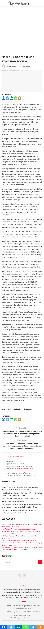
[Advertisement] (22, 31)
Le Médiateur (12, 66)
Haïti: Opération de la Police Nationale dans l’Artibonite (19, 536)
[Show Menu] (41, 3)
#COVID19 (9, 457)
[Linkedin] (11, 98)
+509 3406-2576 (24, 615)
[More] (19, 98)
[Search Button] (38, 3)
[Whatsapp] (15, 98)
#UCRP (23, 457)
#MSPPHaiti (17, 457)
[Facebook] (3, 98)
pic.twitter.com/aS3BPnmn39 (23, 468)
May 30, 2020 (32, 475)
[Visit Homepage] (18, 3)
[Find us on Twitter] (24, 575)
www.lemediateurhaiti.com (21, 608)
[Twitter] (7, 98)
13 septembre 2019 (25, 66)
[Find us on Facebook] (19, 575)
